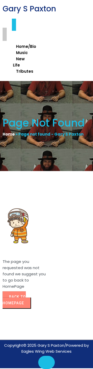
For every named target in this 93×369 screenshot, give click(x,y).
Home (9, 134)
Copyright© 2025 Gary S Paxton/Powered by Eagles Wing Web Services (46, 348)
